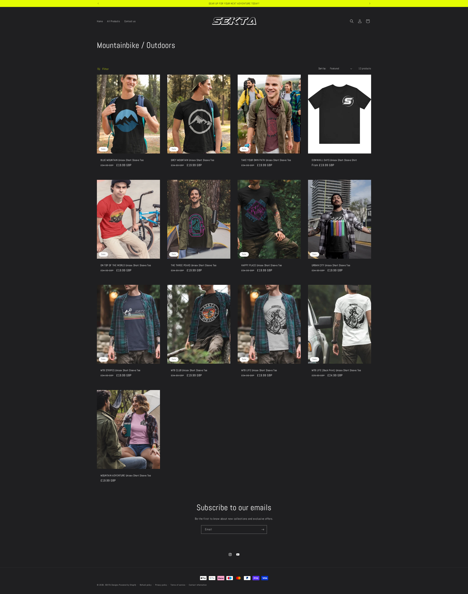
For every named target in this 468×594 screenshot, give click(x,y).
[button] (352, 21)
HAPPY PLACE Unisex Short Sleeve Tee (261, 265)
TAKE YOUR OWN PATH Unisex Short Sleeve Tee (266, 160)
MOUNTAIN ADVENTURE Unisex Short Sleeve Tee (126, 475)
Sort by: (322, 68)
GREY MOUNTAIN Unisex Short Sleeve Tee (192, 160)
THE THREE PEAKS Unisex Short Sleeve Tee (193, 265)
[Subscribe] (263, 529)
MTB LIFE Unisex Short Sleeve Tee (259, 370)
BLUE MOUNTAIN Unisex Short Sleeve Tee (122, 160)
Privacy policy (161, 585)
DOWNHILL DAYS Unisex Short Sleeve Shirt (334, 160)
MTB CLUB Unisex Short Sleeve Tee (189, 370)
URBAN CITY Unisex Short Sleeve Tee (331, 265)
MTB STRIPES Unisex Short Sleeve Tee (120, 370)
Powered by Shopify (127, 585)
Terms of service (178, 585)
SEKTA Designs (111, 585)
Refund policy (146, 585)
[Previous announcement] (98, 3)
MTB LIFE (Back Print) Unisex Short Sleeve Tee (336, 370)
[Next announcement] (370, 3)
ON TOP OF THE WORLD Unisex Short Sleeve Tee (126, 265)
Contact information (198, 585)
